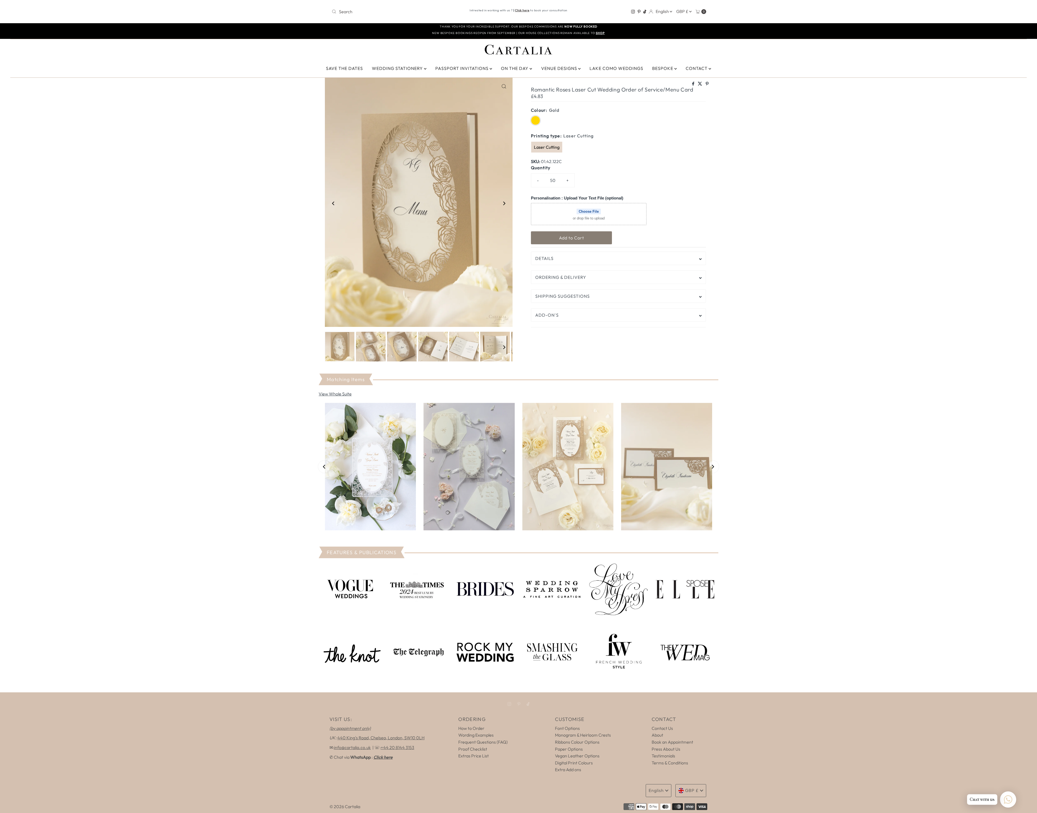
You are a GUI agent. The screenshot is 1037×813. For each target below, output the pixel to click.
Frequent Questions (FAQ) (483, 742)
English (663, 11)
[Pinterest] (639, 11)
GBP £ (682, 11)
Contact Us (662, 728)
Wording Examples (476, 735)
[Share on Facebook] (693, 84)
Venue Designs (559, 68)
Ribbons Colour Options (577, 742)
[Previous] (333, 203)
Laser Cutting (547, 147)
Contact (697, 68)
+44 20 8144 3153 (397, 747)
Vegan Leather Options (577, 755)
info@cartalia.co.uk (352, 747)
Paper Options (569, 749)
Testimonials (663, 755)
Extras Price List (473, 755)
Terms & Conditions (670, 762)
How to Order (471, 728)
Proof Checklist (472, 749)
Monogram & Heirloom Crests (583, 735)
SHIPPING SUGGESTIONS (562, 296)
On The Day (515, 68)
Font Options (567, 728)
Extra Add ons (568, 769)
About (657, 735)
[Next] (504, 203)
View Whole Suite (335, 394)
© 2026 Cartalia (344, 806)
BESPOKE (663, 68)
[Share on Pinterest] (707, 84)
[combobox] (391, 11)
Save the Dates (344, 68)
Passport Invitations (462, 68)
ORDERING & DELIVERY (560, 277)
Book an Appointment (672, 742)
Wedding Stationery (398, 68)
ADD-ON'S (547, 315)
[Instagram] (633, 11)
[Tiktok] (644, 11)
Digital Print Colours (574, 762)
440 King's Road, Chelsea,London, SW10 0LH (381, 737)
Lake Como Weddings (616, 68)
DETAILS (544, 258)
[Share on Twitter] (700, 84)
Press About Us (666, 749)
